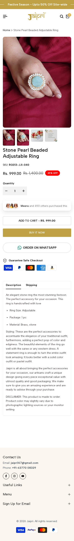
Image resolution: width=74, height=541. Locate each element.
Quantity (8, 183)
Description (13, 285)
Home (6, 30)
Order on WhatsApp (40, 247)
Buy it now (37, 232)
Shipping (31, 285)
